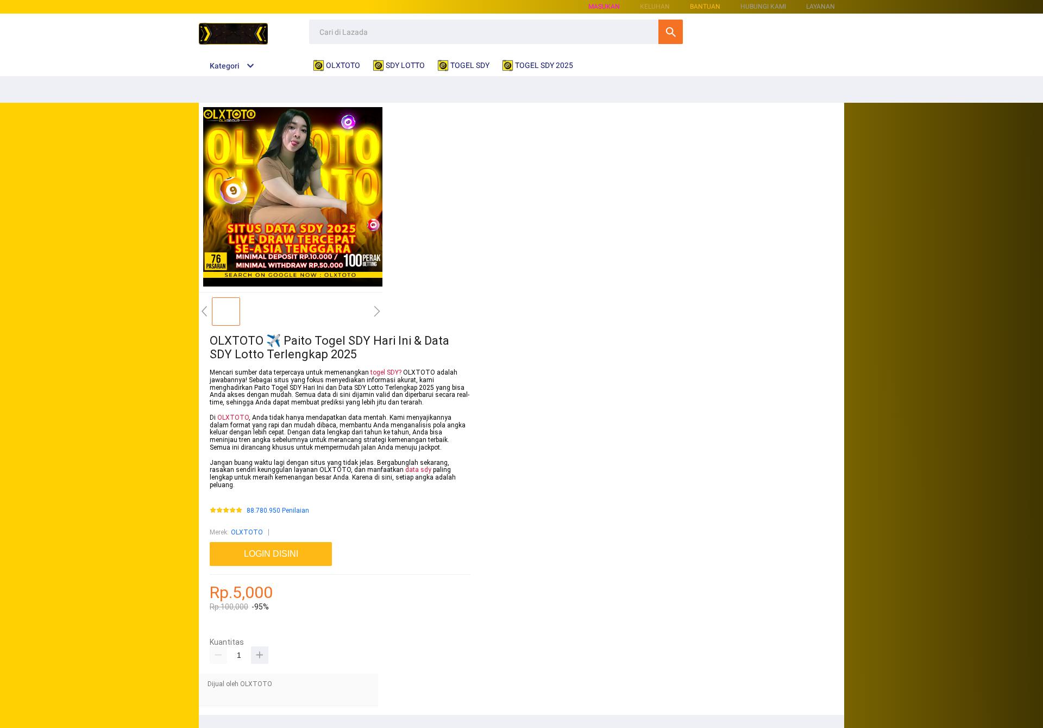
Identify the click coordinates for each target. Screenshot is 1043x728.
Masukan (604, 6)
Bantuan (705, 6)
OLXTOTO (233, 417)
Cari (670, 32)
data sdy (418, 470)
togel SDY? (385, 372)
